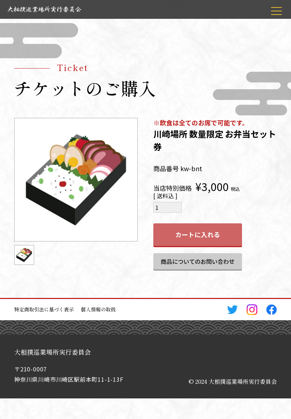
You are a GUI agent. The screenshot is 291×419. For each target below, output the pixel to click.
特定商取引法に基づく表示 (44, 309)
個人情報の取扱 (98, 309)
